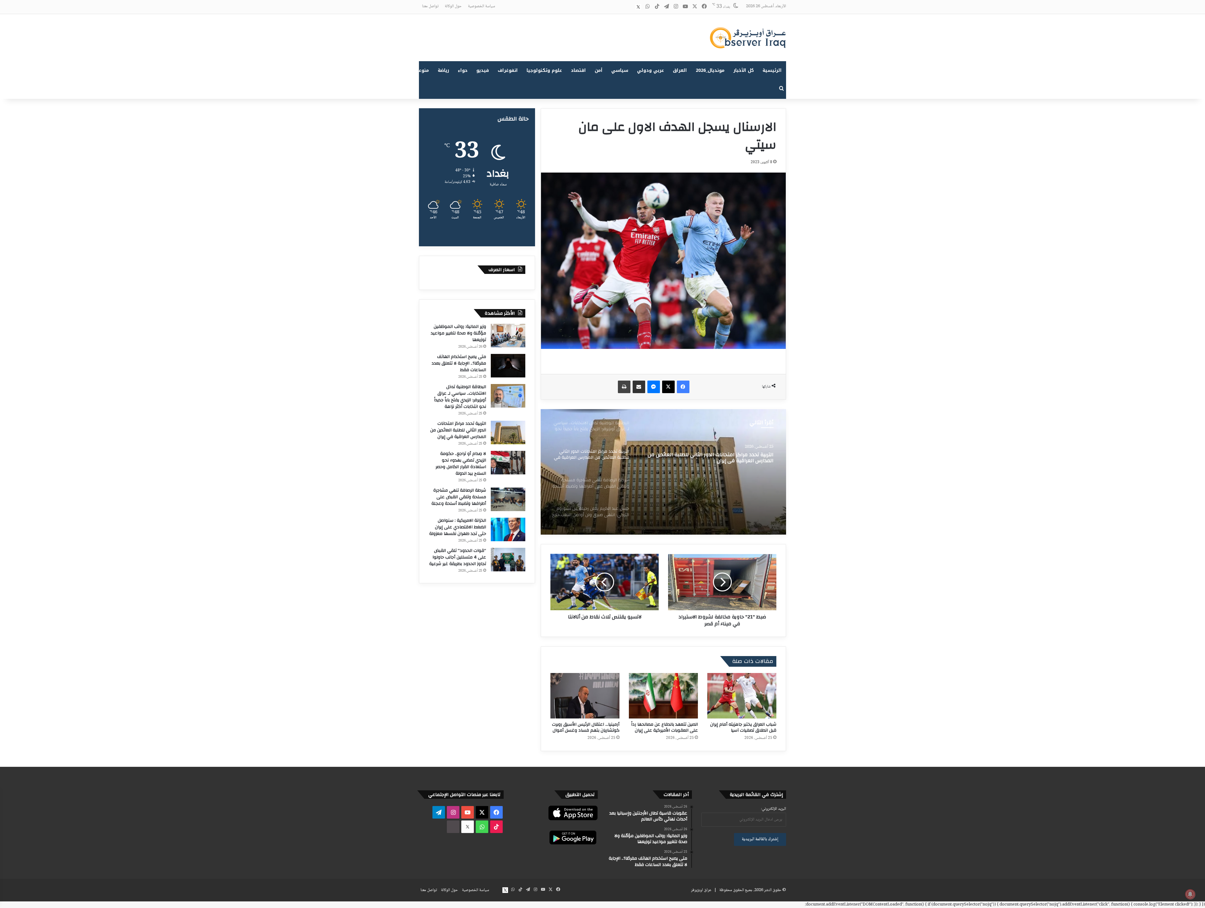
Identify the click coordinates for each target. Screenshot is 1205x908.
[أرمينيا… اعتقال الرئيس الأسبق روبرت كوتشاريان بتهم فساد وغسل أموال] (584, 695)
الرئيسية (772, 70)
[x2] (638, 7)
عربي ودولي (650, 70)
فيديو (482, 70)
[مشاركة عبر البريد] (639, 387)
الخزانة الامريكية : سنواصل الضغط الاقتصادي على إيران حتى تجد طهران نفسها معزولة (457, 527)
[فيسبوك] (683, 387)
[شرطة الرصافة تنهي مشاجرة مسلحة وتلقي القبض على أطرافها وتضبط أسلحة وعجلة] (663, 472)
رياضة (443, 70)
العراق (680, 70)
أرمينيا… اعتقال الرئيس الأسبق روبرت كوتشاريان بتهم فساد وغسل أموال (585, 727)
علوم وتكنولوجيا (544, 70)
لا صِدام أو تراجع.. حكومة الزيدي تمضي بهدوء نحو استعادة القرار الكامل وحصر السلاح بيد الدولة (461, 464)
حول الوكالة (453, 6)
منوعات (421, 70)
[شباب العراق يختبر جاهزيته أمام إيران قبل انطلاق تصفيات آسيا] (741, 695)
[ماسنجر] (653, 387)
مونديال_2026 (710, 70)
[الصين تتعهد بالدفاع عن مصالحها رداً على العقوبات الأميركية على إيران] (663, 695)
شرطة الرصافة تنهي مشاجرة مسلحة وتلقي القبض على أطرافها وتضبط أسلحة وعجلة (713, 458)
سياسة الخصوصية (481, 6)
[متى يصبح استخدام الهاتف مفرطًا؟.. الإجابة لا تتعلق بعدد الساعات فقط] (508, 365)
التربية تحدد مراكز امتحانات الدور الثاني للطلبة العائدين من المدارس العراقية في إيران (458, 430)
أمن (598, 70)
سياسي (619, 70)
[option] (663, 472)
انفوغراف (508, 70)
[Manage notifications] (1190, 894)
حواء (463, 70)
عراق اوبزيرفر (701, 890)
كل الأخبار (743, 70)
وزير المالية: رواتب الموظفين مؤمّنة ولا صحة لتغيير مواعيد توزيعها (458, 333)
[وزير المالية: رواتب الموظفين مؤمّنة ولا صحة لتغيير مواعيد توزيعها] (508, 335)
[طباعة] (624, 387)
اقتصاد (578, 70)
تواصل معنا (430, 6)
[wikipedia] (629, 7)
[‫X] (668, 387)
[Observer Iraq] (748, 38)
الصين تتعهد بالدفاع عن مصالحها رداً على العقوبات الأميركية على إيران (664, 727)
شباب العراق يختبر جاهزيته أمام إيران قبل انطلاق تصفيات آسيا (743, 727)
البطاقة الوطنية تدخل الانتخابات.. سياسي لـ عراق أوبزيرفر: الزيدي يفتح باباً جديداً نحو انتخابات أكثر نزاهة (460, 397)
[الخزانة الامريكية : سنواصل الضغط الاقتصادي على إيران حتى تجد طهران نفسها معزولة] (508, 529)
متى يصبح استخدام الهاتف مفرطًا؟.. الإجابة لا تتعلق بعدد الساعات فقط (458, 363)
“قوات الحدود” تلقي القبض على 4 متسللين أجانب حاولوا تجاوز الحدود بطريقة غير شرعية (457, 557)
